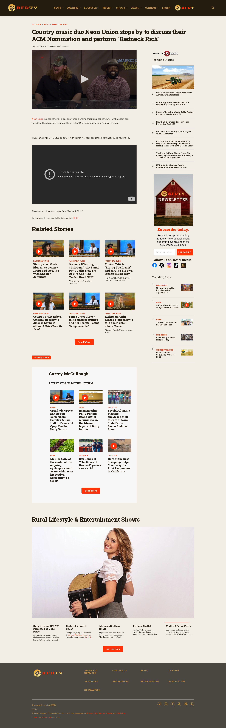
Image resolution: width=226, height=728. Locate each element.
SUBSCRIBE (184, 252)
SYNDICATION (177, 681)
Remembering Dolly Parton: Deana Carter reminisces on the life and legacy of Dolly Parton (89, 420)
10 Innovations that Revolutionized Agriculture (165, 290)
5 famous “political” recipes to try (166, 338)
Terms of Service (105, 713)
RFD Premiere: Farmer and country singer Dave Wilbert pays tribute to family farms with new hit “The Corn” (174, 143)
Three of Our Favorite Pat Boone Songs (166, 323)
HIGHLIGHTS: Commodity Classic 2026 (165, 354)
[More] (62, 8)
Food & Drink (161, 335)
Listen (166, 7)
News (57, 7)
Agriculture (162, 285)
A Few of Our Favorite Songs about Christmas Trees (167, 307)
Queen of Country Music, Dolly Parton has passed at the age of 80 (174, 113)
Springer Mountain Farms (78, 635)
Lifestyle (90, 7)
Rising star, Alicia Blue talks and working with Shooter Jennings (46, 271)
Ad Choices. (121, 713)
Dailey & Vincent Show (76, 627)
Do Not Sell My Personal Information (46, 717)
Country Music (41, 357)
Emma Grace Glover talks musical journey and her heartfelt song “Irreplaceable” (84, 321)
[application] (84, 79)
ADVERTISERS (120, 681)
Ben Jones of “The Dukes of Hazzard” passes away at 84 (90, 463)
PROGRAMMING (149, 681)
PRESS (144, 670)
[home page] (23, 8)
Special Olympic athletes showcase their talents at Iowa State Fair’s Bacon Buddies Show (119, 420)
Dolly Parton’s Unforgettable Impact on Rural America (173, 133)
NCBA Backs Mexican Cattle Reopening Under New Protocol (171, 166)
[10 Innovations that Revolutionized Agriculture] (187, 287)
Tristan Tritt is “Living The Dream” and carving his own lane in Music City (119, 269)
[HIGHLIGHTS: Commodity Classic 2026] (187, 352)
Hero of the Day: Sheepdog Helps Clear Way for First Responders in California (119, 465)
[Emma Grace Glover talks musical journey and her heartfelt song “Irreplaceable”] (84, 301)
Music (106, 7)
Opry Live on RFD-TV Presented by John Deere (46, 628)
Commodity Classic (164, 350)
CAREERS (174, 670)
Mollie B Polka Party (178, 626)
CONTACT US (119, 670)
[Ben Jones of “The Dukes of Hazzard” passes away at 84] (91, 445)
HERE (75, 217)
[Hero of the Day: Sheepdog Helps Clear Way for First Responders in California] (119, 445)
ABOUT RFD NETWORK (90, 671)
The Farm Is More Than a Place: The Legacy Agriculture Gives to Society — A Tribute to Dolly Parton (174, 155)
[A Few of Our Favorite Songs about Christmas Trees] (187, 305)
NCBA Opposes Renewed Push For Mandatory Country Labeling (172, 103)
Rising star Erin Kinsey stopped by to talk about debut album (119, 321)
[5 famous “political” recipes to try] (187, 337)
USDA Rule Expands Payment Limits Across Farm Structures (174, 94)
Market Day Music (60, 24)
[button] (84, 79)
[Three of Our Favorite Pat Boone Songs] (187, 322)
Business (72, 7)
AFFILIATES (91, 681)
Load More (84, 342)
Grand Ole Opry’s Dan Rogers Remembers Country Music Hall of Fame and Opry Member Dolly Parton (61, 420)
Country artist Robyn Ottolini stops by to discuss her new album (47, 323)
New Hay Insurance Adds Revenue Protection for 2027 (172, 123)
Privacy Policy (92, 713)
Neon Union (38, 118)
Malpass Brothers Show (109, 627)
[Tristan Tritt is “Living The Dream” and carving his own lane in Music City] (120, 248)
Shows (120, 7)
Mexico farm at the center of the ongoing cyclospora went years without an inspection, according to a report (61, 470)
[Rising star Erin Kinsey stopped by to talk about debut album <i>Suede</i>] (120, 301)
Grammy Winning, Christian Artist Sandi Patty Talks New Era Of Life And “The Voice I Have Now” (84, 271)
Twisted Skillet (142, 626)
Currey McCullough (69, 373)
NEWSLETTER (92, 690)
